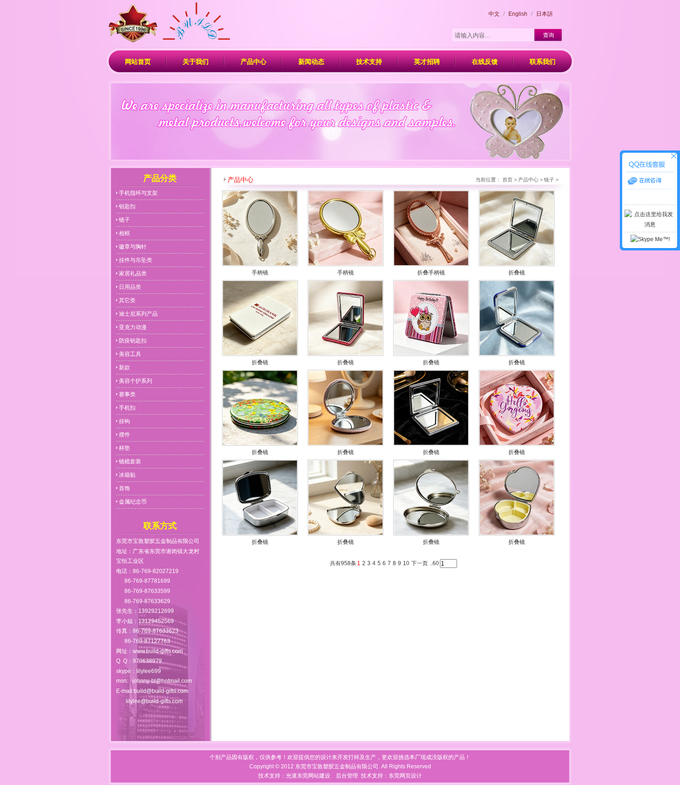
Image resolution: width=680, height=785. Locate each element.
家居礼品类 (133, 273)
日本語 (544, 14)
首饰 (124, 488)
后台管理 (347, 776)
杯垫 (124, 448)
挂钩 (124, 421)
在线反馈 (485, 61)
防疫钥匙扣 (133, 340)
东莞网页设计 (405, 776)
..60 (434, 563)
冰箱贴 (127, 475)
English (517, 14)
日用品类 (130, 287)
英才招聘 (427, 61)
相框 (124, 233)
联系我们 (543, 61)
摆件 (124, 434)
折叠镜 (516, 272)
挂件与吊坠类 (135, 260)
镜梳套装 (130, 461)
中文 (494, 14)
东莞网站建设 (313, 776)
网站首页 (138, 61)
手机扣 (127, 408)
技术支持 (369, 61)
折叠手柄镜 (431, 272)
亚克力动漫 (133, 327)
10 (406, 563)
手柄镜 (260, 272)
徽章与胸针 (133, 246)
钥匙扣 (127, 206)
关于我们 (196, 61)
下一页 (419, 563)
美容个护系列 (135, 381)
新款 (124, 367)
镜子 (124, 220)
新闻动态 (311, 61)
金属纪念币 (133, 501)
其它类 (127, 300)
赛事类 (127, 394)
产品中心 (253, 61)
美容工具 (130, 354)
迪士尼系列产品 (138, 314)
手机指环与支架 (138, 193)
